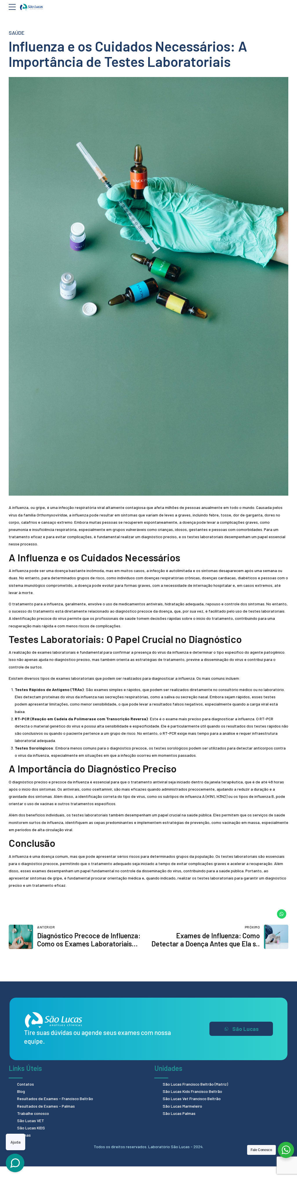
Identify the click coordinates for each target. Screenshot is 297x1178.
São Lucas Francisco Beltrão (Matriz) (195, 1084)
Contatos (25, 1084)
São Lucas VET (30, 1120)
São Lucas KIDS (31, 1127)
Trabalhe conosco (33, 1113)
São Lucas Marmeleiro (182, 1106)
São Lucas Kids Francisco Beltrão (192, 1091)
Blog (21, 1091)
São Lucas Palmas (179, 1113)
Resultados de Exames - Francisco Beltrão (55, 1098)
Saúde (16, 33)
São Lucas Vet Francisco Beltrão (192, 1098)
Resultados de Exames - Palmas (46, 1106)
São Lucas (245, 1028)
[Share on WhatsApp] (281, 914)
